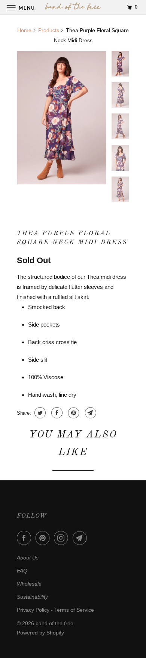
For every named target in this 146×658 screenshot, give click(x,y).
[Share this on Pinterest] (72, 412)
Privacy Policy (33, 610)
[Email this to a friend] (89, 412)
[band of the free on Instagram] (62, 538)
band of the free (54, 623)
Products (48, 30)
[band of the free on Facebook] (25, 538)
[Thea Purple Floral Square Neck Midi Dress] (62, 118)
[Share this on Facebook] (56, 412)
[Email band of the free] (81, 538)
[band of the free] (73, 7)
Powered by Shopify (40, 633)
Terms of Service (74, 610)
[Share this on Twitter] (39, 412)
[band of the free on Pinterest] (44, 538)
